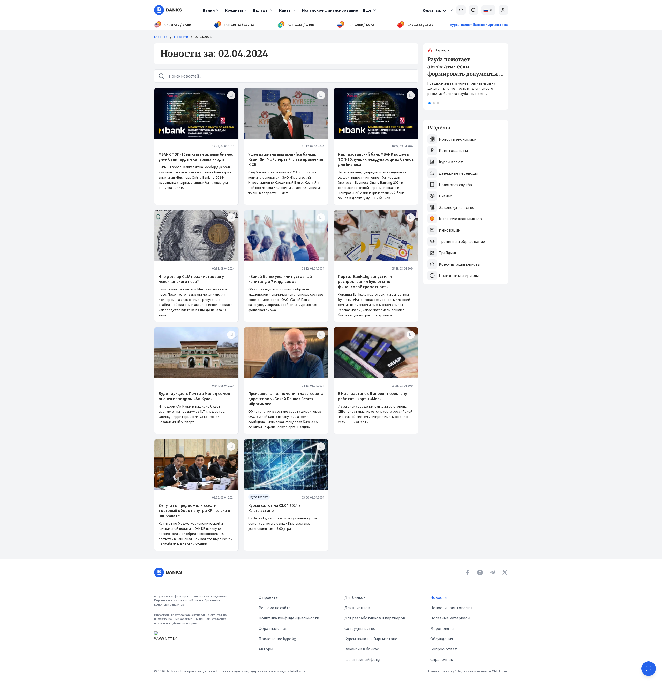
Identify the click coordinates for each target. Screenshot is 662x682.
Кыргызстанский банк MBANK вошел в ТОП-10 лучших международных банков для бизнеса (376, 159)
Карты (285, 10)
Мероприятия (442, 628)
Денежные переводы (458, 173)
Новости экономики (457, 139)
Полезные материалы (459, 275)
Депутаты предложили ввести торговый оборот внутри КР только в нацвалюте (194, 510)
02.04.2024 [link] (203, 36)
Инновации (449, 230)
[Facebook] (467, 572)
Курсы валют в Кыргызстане (370, 638)
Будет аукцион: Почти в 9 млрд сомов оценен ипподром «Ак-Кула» (194, 396)
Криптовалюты (453, 150)
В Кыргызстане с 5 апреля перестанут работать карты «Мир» (373, 396)
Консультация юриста (459, 264)
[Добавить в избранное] (231, 95)
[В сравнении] (461, 10)
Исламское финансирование (330, 10)
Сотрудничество (359, 628)
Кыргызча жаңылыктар (460, 218)
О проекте (268, 597)
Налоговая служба (455, 184)
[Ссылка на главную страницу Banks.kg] (168, 10)
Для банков (355, 597)
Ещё (367, 10)
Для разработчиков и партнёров (374, 617)
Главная (161, 36)
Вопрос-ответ (443, 649)
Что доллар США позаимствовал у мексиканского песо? (191, 279)
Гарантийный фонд (362, 659)
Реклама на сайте (275, 607)
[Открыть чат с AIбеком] (648, 668)
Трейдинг (448, 252)
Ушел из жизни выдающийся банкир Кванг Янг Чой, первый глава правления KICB (285, 159)
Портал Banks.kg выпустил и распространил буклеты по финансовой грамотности (365, 281)
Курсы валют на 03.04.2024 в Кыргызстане (274, 508)
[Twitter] (505, 572)
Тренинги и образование (462, 241)
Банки (209, 10)
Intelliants (298, 671)
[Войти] (503, 10)
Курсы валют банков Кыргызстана (479, 24)
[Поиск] (473, 10)
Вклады (261, 10)
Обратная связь (273, 628)
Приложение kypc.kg (277, 638)
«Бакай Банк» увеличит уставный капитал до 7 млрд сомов (280, 279)
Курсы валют (435, 10)
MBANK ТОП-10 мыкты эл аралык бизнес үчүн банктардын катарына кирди (196, 156)
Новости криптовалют (451, 607)
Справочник (441, 659)
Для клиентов (357, 607)
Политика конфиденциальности (289, 617)
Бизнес (445, 195)
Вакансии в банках (361, 649)
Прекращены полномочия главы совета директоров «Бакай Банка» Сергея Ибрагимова (286, 398)
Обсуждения (441, 638)
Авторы (266, 649)
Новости (181, 36)
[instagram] (480, 572)
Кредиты (234, 10)
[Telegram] (492, 572)
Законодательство (457, 207)
